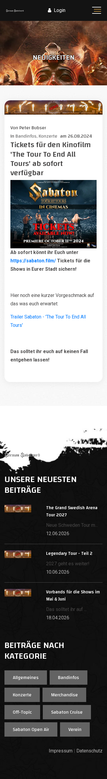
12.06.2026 (57, 533)
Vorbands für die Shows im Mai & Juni (73, 595)
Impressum (61, 751)
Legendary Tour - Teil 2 (69, 553)
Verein (74, 729)
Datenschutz (89, 751)
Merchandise (64, 694)
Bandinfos (68, 677)
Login (59, 10)
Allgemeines (26, 677)
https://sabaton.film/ (33, 261)
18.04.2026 (57, 618)
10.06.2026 (57, 572)
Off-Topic (22, 712)
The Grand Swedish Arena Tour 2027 (71, 511)
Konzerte (22, 694)
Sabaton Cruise (67, 712)
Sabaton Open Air (31, 729)
